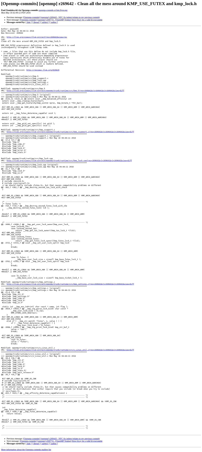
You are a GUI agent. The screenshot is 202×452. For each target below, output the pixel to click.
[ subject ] (45, 22)
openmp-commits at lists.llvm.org (53, 10)
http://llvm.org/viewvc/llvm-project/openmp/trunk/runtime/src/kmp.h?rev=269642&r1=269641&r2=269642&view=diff (65, 91)
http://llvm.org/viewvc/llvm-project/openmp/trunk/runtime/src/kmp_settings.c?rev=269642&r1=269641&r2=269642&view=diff (70, 284)
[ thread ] (36, 22)
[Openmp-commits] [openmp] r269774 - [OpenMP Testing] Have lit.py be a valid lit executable (61, 20)
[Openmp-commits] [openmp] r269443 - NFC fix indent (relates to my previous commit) (61, 17)
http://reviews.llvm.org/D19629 (42, 70)
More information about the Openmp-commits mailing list (26, 449)
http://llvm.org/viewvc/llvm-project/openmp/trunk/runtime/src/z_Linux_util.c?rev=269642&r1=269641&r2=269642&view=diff (70, 350)
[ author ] (54, 22)
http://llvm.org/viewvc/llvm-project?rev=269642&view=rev (37, 37)
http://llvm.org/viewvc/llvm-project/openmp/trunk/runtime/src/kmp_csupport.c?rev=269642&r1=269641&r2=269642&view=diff (70, 132)
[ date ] (29, 22)
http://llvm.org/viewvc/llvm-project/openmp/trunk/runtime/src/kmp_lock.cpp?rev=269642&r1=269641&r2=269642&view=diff (69, 161)
